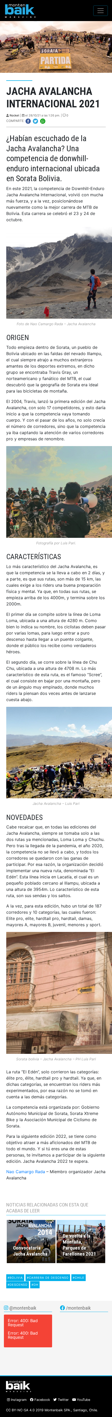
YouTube (83, 1400)
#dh (35, 1285)
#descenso (18, 1285)
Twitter (63, 1400)
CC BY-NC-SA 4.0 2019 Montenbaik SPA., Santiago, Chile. (52, 1410)
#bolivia (15, 1277)
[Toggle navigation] (100, 10)
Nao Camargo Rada (25, 1171)
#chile (78, 1277)
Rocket (14, 115)
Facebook (41, 1400)
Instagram (18, 1400)
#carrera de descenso (48, 1277)
